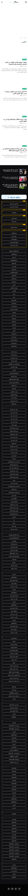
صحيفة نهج (14, 281)
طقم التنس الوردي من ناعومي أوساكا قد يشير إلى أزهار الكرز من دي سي (10, 177)
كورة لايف (14, 774)
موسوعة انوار (14, 343)
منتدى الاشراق (14, 376)
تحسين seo (14, 221)
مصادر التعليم (14, 385)
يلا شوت (14, 574)
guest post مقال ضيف (14, 538)
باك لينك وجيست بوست (14, 382)
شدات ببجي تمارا (14, 412)
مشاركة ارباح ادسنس (14, 206)
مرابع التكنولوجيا (14, 260)
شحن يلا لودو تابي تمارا (14, 468)
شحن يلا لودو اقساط (14, 431)
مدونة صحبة (14, 337)
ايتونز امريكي (14, 425)
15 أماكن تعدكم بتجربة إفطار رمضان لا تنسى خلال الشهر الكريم (16, 92)
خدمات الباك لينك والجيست (14, 535)
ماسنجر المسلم (14, 227)
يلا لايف (14, 699)
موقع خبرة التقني (14, 288)
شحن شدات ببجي (14, 483)
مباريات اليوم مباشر (14, 580)
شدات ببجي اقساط (14, 409)
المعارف (14, 312)
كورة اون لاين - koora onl (14, 753)
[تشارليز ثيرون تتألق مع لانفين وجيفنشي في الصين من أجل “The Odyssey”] (23, 171)
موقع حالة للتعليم (14, 394)
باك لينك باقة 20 (14, 544)
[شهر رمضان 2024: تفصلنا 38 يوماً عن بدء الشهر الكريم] (14, 110)
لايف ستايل (24, 59)
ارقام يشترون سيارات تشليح (14, 675)
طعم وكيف (14, 324)
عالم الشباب (14, 212)
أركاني (14, 330)
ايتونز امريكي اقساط (14, 474)
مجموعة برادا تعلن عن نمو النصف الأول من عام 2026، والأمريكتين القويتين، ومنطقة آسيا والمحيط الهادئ (10, 186)
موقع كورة (14, 813)
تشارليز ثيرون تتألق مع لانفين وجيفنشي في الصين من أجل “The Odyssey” (10, 170)
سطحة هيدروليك (14, 647)
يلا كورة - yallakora (14, 756)
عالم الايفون (14, 275)
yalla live (14, 717)
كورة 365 (14, 686)
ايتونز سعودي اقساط (14, 428)
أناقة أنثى (14, 291)
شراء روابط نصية (14, 358)
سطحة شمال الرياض (14, 650)
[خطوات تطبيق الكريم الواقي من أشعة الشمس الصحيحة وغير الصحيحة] (14, 53)
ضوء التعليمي (14, 233)
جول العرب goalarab (14, 693)
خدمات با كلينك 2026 (14, 553)
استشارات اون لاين (14, 309)
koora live (14, 738)
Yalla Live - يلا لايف (14, 750)
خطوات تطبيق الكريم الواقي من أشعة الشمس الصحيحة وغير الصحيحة (16, 63)
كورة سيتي (14, 690)
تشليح (14, 662)
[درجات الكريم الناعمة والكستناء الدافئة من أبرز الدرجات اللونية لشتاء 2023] (14, 139)
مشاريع (14, 562)
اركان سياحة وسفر (14, 245)
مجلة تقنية (14, 388)
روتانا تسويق (14, 300)
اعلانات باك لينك (14, 565)
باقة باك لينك (14, 218)
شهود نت (14, 327)
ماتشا (14, 523)
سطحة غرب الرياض (14, 653)
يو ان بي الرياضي (14, 391)
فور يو (14, 480)
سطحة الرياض (14, 638)
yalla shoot (14, 577)
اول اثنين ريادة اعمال (14, 203)
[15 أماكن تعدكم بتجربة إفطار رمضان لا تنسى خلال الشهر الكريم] (14, 82)
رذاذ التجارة (14, 321)
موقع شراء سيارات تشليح (14, 672)
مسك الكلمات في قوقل (14, 251)
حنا (14, 520)
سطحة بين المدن (14, 644)
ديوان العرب (14, 559)
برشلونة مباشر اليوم (14, 707)
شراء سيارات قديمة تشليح (14, 681)
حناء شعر (14, 517)
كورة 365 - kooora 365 (14, 759)
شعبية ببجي (14, 495)
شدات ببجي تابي (14, 418)
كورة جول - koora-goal (14, 728)
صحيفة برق (14, 236)
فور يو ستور (14, 455)
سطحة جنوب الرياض (14, 656)
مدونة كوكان (14, 278)
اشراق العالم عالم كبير (14, 373)
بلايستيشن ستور (14, 501)
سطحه (14, 641)
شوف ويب (14, 266)
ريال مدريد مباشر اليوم (14, 704)
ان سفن (14, 257)
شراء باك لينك (14, 351)
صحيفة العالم (14, 404)
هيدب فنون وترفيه (14, 401)
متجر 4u (14, 458)
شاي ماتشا (14, 526)
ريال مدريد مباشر (14, 586)
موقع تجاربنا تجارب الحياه (14, 556)
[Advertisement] (14, 21)
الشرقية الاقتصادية (14, 272)
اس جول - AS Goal (14, 762)
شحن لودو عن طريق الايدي (14, 492)
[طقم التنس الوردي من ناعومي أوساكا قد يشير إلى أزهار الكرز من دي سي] (23, 178)
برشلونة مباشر (14, 583)
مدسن (14, 297)
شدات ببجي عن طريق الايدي (14, 461)
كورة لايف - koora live (14, 844)
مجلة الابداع (14, 303)
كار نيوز (14, 284)
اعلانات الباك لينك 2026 (14, 379)
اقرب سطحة (14, 659)
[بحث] (2, 2)
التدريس (14, 370)
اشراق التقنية (14, 254)
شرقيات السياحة (14, 340)
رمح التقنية (14, 318)
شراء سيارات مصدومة (14, 678)
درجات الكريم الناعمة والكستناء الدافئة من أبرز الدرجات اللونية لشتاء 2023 (15, 149)
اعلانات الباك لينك (14, 367)
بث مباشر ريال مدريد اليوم (14, 696)
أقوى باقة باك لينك (14, 550)
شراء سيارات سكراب (14, 665)
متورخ (14, 294)
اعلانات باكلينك (14, 568)
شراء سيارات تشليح (14, 669)
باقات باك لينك (14, 361)
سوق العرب (14, 541)
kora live (14, 771)
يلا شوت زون (14, 871)
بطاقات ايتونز (14, 498)
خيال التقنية (14, 263)
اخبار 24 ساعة (14, 397)
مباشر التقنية (14, 334)
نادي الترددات (14, 306)
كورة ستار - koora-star (14, 725)
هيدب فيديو (14, 315)
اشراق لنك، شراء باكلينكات (14, 364)
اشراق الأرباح (14, 346)
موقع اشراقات (14, 239)
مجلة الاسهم (14, 269)
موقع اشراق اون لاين (14, 242)
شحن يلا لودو (14, 489)
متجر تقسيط (14, 443)
